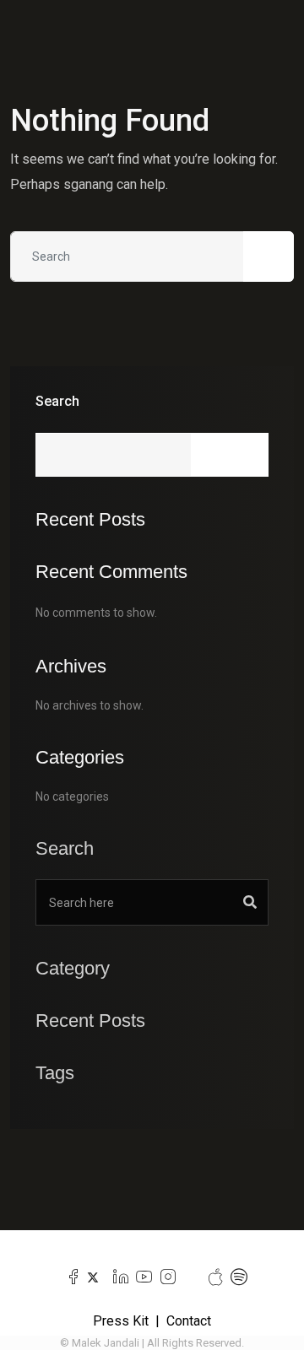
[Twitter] (93, 1277)
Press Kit (121, 1321)
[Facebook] (69, 1277)
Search (57, 401)
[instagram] (164, 1277)
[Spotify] (235, 1277)
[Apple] (211, 1277)
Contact (188, 1321)
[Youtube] (140, 1277)
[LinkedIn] (117, 1277)
